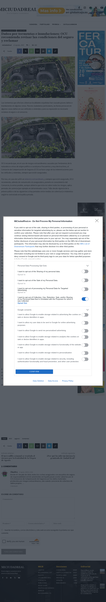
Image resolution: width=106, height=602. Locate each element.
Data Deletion (38, 381)
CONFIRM (34, 372)
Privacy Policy (67, 381)
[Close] (97, 221)
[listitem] (53, 265)
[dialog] (53, 301)
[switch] (85, 271)
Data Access (53, 381)
